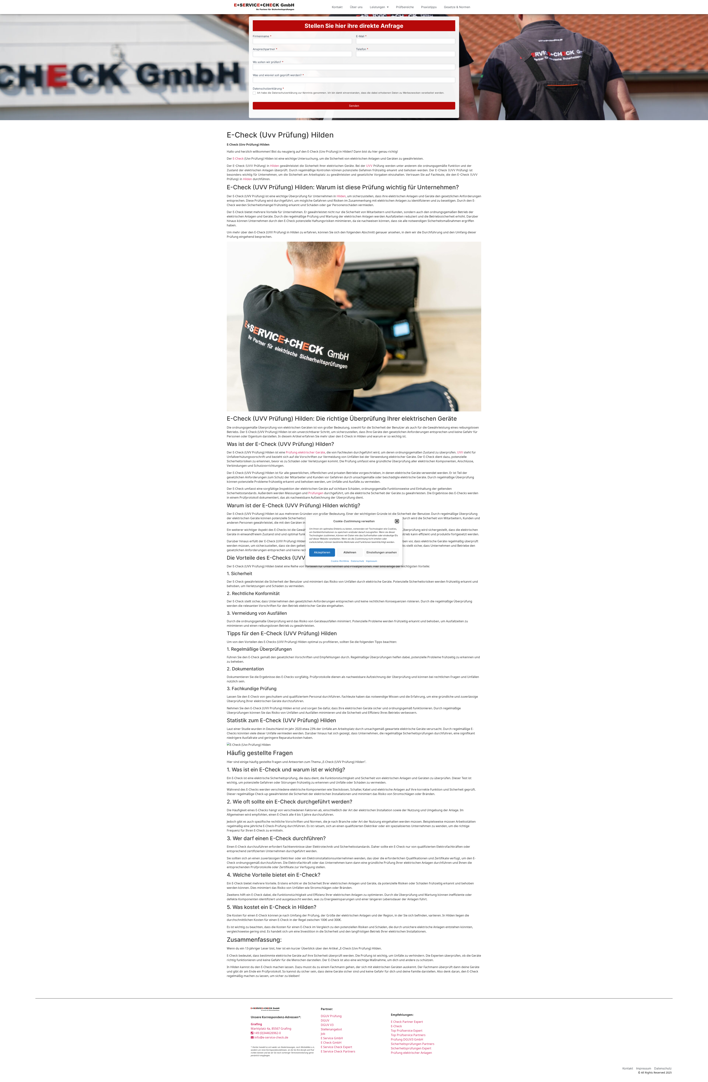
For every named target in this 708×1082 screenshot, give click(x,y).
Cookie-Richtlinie (340, 560)
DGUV (325, 1020)
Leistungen (377, 7)
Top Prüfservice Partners (408, 1035)
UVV (369, 166)
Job (323, 1034)
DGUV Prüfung (331, 1016)
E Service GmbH (332, 1038)
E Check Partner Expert (407, 1022)
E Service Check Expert (337, 1047)
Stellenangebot (331, 1029)
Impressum (371, 560)
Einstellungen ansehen (382, 552)
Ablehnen (349, 552)
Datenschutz (357, 560)
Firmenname (262, 36)
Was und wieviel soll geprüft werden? (278, 75)
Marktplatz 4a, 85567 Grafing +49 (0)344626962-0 (271, 1028)
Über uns (356, 7)
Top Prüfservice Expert (406, 1031)
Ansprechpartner (265, 49)
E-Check (238, 158)
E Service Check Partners (338, 1051)
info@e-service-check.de (271, 1037)
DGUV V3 (327, 1025)
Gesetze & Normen (457, 7)
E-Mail (361, 36)
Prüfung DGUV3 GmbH (407, 1039)
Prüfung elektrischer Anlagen (411, 1053)
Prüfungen (315, 493)
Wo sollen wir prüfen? (268, 62)
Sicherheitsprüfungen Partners (412, 1044)
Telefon (362, 49)
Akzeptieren (322, 552)
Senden (354, 105)
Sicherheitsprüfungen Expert (411, 1048)
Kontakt (337, 7)
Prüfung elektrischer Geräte (305, 452)
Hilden (274, 166)
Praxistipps (429, 7)
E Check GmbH (331, 1043)
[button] (397, 521)
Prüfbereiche (405, 7)
